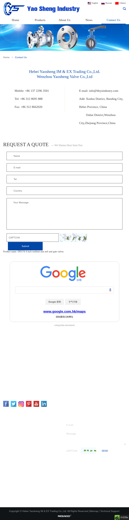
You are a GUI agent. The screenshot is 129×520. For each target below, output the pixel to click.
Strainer (7, 467)
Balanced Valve (10, 462)
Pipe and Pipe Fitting (13, 503)
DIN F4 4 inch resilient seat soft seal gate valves (40, 251)
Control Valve (9, 457)
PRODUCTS (13, 414)
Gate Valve (8, 422)
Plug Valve (8, 483)
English (95, 3)
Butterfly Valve (10, 442)
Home (15, 20)
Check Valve (9, 437)
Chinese (122, 3)
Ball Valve (8, 447)
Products (40, 20)
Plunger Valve (9, 477)
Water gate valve (11, 427)
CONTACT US (15, 357)
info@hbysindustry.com (103, 90)
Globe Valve (9, 432)
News (88, 20)
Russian (108, 3)
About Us (64, 20)
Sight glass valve (11, 493)
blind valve (8, 488)
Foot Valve (8, 472)
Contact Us (113, 20)
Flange (6, 498)
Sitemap (94, 511)
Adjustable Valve (11, 452)
